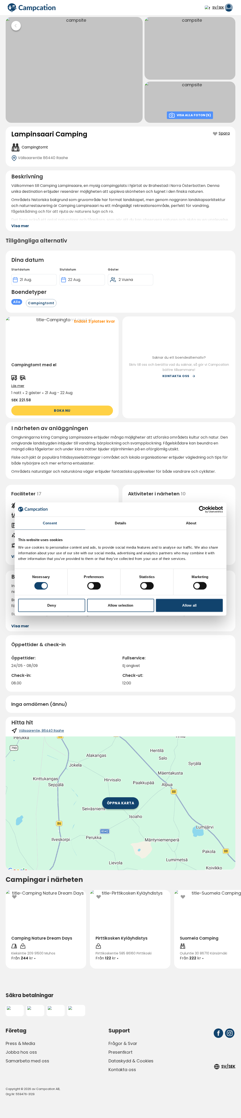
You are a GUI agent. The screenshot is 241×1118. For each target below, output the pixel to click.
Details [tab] (120, 523)
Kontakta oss (122, 1070)
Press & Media (20, 1043)
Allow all (189, 605)
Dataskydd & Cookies (130, 1061)
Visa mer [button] (20, 226)
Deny (51, 605)
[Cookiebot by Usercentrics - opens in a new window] (202, 509)
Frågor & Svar (122, 1043)
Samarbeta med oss (27, 1061)
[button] (62, 367)
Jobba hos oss (21, 1052)
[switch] (94, 586)
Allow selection (120, 605)
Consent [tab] (50, 523)
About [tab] (191, 523)
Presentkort (120, 1052)
